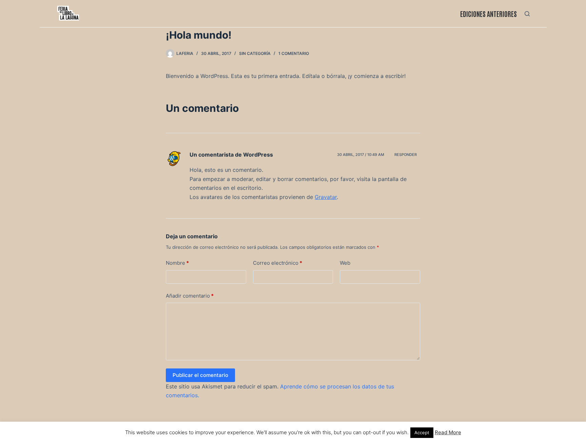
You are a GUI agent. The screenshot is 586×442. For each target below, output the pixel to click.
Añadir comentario (190, 296)
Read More (448, 432)
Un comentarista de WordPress (231, 154)
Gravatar (326, 197)
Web (345, 263)
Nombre (177, 263)
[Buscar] (527, 13)
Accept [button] (421, 432)
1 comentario (293, 53)
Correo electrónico (277, 263)
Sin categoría (255, 53)
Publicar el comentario (200, 375)
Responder (405, 154)
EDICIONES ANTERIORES (488, 13)
